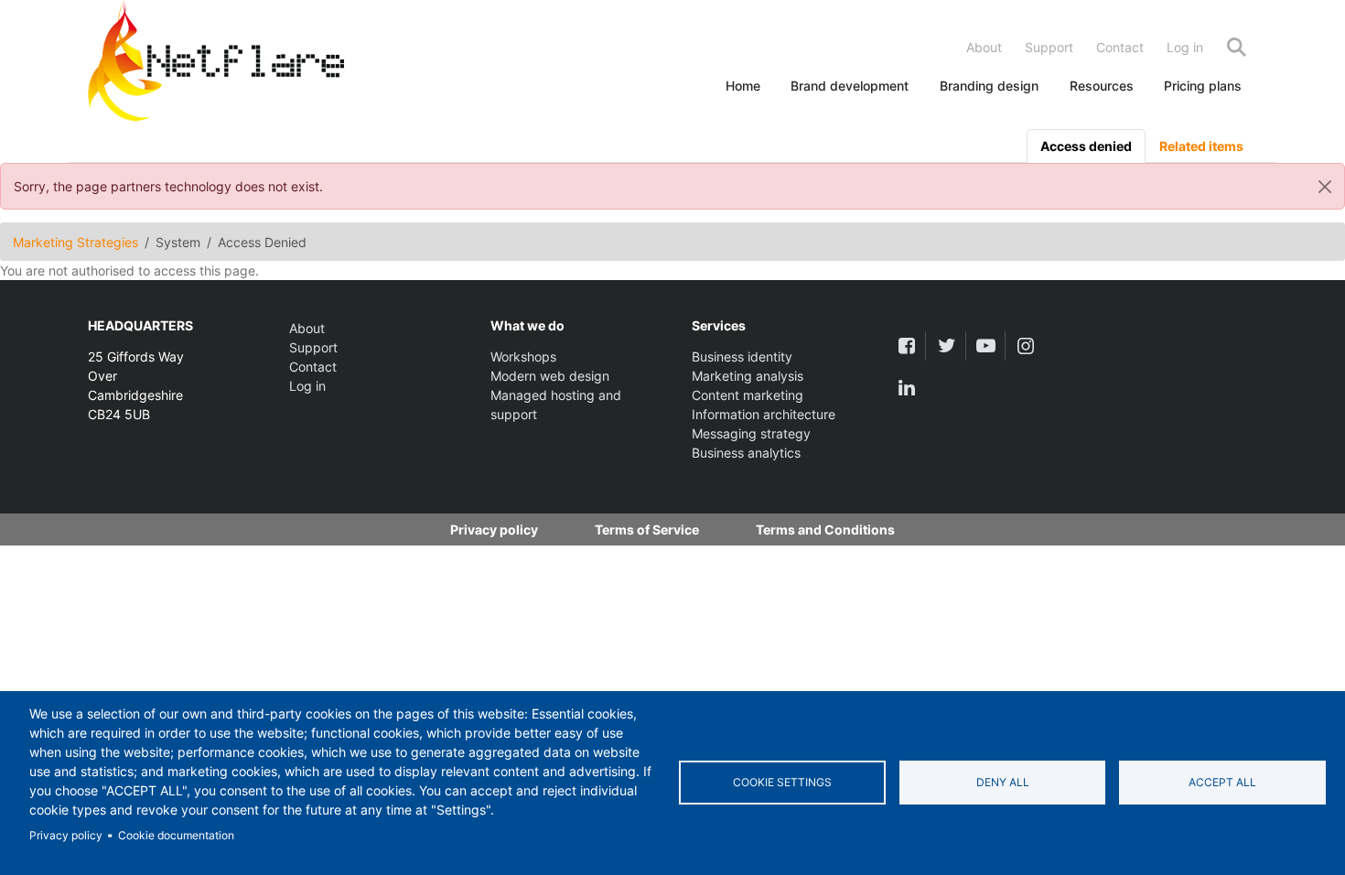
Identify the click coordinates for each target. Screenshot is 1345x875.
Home (743, 85)
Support (1049, 47)
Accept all (1222, 782)
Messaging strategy (751, 433)
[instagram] (1025, 345)
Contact (1120, 47)
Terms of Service (647, 529)
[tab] (1086, 146)
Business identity (742, 356)
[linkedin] (906, 387)
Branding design (989, 85)
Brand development (850, 85)
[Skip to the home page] (216, 64)
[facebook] (906, 345)
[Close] (1325, 186)
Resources (1102, 85)
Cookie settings (782, 782)
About (984, 47)
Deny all (1002, 782)
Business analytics (746, 452)
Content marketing (747, 395)
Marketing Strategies (75, 242)
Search (1236, 47)
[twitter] (945, 345)
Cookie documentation (176, 835)
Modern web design (549, 375)
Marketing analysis (747, 375)
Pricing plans (1203, 85)
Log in (1185, 47)
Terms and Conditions (825, 529)
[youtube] (986, 345)
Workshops (523, 356)
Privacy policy (65, 835)
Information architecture (763, 414)
